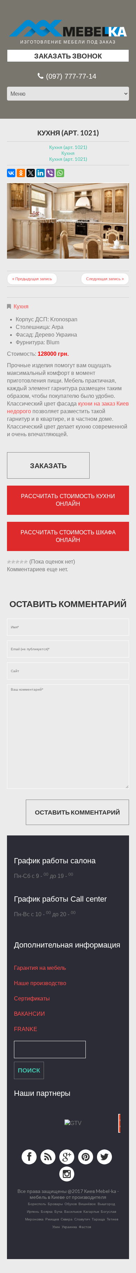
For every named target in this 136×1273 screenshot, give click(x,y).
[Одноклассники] (21, 173)
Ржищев (52, 1219)
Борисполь (37, 1204)
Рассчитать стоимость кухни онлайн (68, 500)
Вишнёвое (87, 1204)
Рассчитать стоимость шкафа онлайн (68, 536)
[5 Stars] (26, 562)
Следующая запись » (105, 279)
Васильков (73, 1211)
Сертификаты (32, 998)
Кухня (21, 306)
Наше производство (40, 983)
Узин (56, 1227)
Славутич (82, 1219)
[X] (31, 173)
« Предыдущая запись (32, 279)
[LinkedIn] (40, 173)
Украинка (69, 1227)
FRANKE (25, 1029)
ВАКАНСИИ (29, 1014)
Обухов (71, 1204)
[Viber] (50, 173)
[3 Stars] (17, 562)
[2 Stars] (13, 562)
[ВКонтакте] (11, 173)
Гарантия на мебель (40, 968)
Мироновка (34, 1219)
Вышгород (106, 1204)
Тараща (98, 1219)
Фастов (85, 1227)
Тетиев (112, 1219)
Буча (58, 1211)
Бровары (55, 1204)
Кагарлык (91, 1211)
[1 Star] (9, 562)
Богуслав (108, 1211)
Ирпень (33, 1211)
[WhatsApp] (60, 173)
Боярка (47, 1211)
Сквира (67, 1219)
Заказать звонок (68, 56)
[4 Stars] (22, 562)
